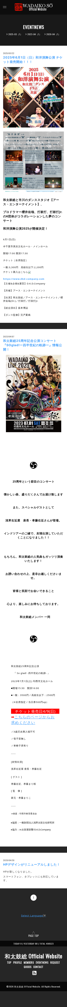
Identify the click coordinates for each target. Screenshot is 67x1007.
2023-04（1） (34, 34)
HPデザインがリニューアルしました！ (31, 864)
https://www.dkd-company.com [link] (23, 278)
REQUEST (55, 962)
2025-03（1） (15, 34)
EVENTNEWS (42, 962)
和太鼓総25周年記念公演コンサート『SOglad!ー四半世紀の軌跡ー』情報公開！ (32, 345)
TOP (9, 962)
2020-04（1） (53, 34)
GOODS (27, 967)
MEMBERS (29, 962)
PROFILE (17, 962)
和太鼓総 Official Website (33, 956)
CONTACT (38, 967)
